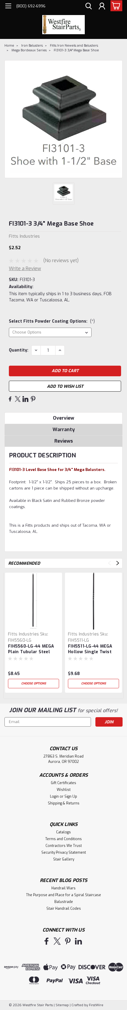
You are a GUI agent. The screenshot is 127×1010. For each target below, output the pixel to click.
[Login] (101, 7)
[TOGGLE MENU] (8, 6)
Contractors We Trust (63, 845)
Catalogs (63, 832)
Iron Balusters (32, 45)
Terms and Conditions (63, 839)
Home (9, 45)
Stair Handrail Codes (63, 908)
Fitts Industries (23, 634)
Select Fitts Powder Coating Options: (52, 321)
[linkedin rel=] (78, 941)
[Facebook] (10, 399)
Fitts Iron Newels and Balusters (74, 45)
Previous (109, 563)
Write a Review (25, 268)
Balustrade (63, 901)
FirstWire (95, 1005)
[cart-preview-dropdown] (115, 5)
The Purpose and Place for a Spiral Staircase (63, 895)
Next (117, 563)
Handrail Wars (63, 888)
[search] (88, 7)
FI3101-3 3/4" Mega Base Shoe (76, 50)
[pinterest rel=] (67, 941)
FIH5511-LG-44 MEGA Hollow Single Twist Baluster (90, 649)
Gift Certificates (63, 783)
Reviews (63, 441)
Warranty (64, 429)
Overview (63, 418)
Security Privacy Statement (63, 852)
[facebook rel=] (46, 941)
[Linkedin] (25, 399)
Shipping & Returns (63, 803)
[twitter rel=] (57, 941)
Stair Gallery (63, 859)
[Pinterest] (33, 399)
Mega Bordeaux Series (29, 50)
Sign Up (70, 796)
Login (54, 796)
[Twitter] (18, 399)
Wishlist (64, 789)
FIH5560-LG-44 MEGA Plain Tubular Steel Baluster (31, 649)
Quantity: (18, 350)
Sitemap (62, 1005)
